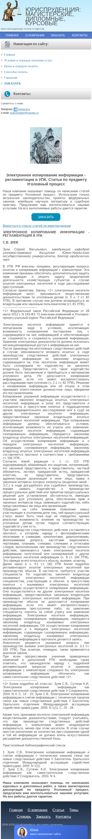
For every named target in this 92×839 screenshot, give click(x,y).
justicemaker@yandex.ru (24, 112)
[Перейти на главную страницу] (13, 11)
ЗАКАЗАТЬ (12, 83)
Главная (12, 35)
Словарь (24, 816)
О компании (34, 35)
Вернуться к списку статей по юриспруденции (37, 225)
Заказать (58, 35)
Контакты (80, 35)
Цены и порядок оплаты (21, 66)
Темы (73, 810)
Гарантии (10, 77)
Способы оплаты (16, 72)
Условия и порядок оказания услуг (28, 60)
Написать (24, 109)
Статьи (58, 810)
